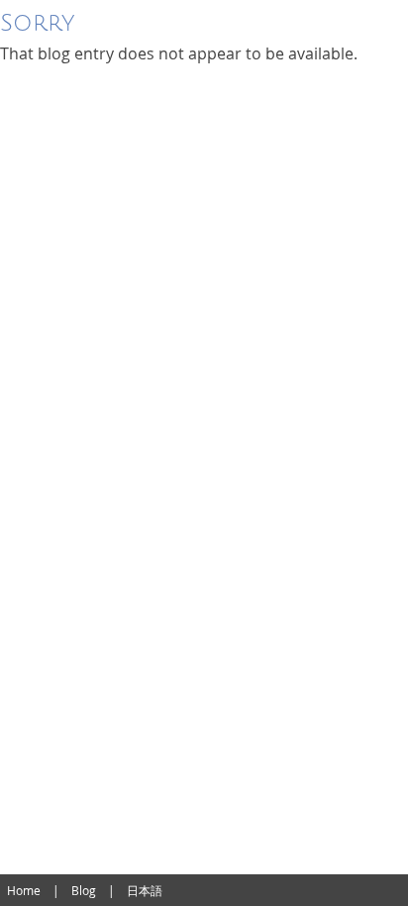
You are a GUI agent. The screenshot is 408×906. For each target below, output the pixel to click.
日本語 (144, 890)
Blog (83, 890)
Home (24, 890)
